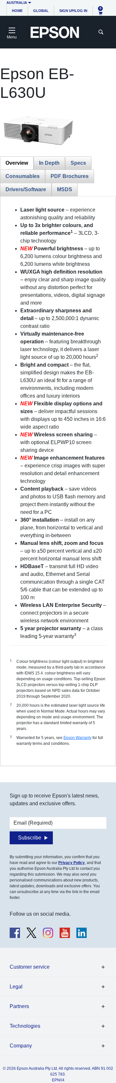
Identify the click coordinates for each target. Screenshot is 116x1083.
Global (41, 11)
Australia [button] (16, 3)
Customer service (30, 967)
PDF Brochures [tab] (70, 176)
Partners (19, 1006)
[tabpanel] (58, 481)
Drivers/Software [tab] (25, 189)
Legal (16, 986)
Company (21, 1045)
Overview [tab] (16, 163)
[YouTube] (65, 933)
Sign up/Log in (73, 11)
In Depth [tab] (49, 163)
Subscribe (29, 837)
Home (17, 11)
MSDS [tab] (64, 189)
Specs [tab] (78, 163)
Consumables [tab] (22, 176)
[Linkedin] (81, 933)
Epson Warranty (77, 737)
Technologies (25, 1026)
